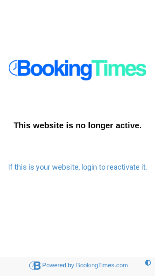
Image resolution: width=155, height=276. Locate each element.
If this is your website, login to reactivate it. (77, 167)
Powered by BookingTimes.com (85, 265)
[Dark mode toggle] (148, 263)
